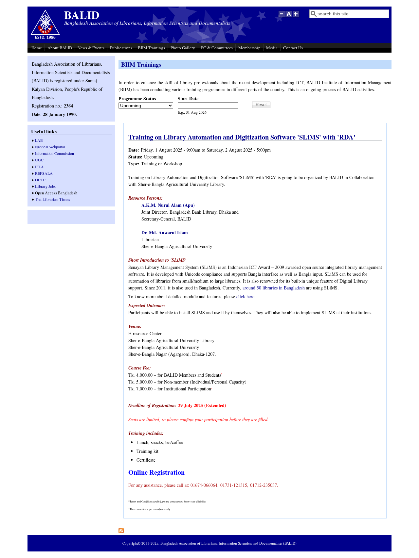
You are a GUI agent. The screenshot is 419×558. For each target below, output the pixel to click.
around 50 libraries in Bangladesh (274, 288)
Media (272, 48)
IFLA (39, 166)
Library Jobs (45, 186)
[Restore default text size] (288, 17)
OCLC (40, 179)
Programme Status (137, 98)
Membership (249, 48)
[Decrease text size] (281, 17)
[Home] (45, 38)
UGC (39, 159)
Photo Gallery (183, 48)
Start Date (188, 98)
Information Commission (54, 153)
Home (36, 48)
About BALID (59, 48)
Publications (121, 48)
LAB (39, 140)
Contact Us (293, 48)
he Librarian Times (54, 199)
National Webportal (50, 146)
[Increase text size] (296, 17)
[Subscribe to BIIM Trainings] (121, 531)
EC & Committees (217, 48)
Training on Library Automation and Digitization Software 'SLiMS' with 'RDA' (241, 137)
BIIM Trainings (151, 48)
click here (245, 296)
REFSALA (44, 173)
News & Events (91, 48)
